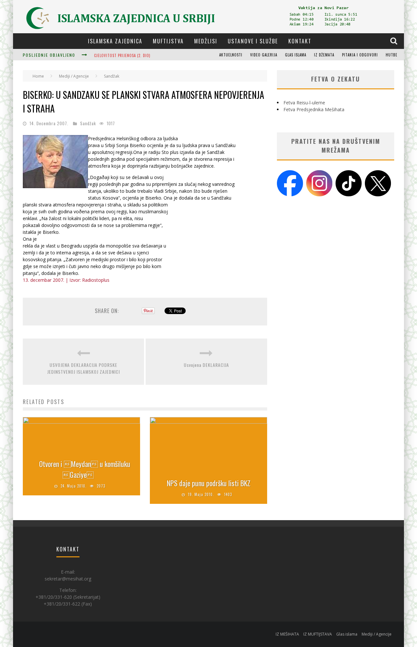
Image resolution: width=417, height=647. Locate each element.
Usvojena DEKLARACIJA (206, 364)
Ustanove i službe (253, 41)
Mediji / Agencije (377, 634)
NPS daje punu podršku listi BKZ (209, 483)
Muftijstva (168, 41)
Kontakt (299, 41)
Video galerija (263, 54)
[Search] (394, 40)
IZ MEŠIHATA (287, 634)
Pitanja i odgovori (360, 54)
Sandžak (88, 123)
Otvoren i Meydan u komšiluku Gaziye (84, 469)
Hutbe (391, 54)
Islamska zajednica (115, 41)
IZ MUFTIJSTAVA (317, 634)
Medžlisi (205, 41)
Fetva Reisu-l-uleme (304, 102)
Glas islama (295, 54)
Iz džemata (324, 54)
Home (38, 76)
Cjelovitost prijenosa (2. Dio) (122, 55)
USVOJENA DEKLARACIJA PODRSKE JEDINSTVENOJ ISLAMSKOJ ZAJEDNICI (83, 368)
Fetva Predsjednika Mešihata (313, 109)
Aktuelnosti (230, 54)
